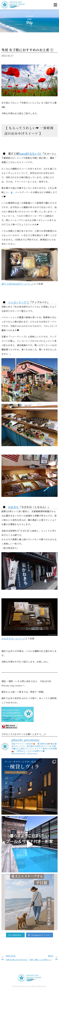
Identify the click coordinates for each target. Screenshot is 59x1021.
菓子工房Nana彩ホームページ (17, 283)
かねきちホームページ (13, 638)
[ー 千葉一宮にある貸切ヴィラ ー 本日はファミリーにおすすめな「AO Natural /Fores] (29, 844)
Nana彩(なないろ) (30, 153)
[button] (55, 4)
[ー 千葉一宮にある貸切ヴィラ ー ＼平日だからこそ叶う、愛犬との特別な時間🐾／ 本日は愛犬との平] (29, 902)
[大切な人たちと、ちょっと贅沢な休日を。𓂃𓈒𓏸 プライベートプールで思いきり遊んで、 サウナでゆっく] (29, 786)
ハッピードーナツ (18, 302)
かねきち (13, 507)
